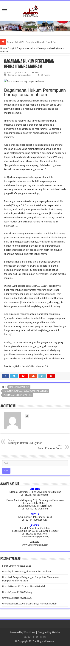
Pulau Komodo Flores (50, 447)
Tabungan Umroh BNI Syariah (25, 441)
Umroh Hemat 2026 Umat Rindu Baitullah (24, 586)
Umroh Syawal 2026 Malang (17, 592)
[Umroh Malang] (35, 10)
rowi (9, 72)
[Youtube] (40, 637)
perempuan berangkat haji (18, 395)
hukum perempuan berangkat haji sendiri (26, 391)
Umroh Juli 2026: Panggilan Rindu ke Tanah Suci (32, 42)
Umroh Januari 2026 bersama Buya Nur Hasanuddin (29, 603)
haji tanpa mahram (19, 387)
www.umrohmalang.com (35, 544)
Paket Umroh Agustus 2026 (16, 565)
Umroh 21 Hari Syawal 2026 (17, 597)
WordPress (29, 632)
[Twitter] (37, 637)
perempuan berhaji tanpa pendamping (42, 100)
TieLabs (56, 632)
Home (3, 48)
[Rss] (25, 637)
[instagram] (44, 637)
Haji (12, 48)
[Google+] (30, 637)
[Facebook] (33, 637)
